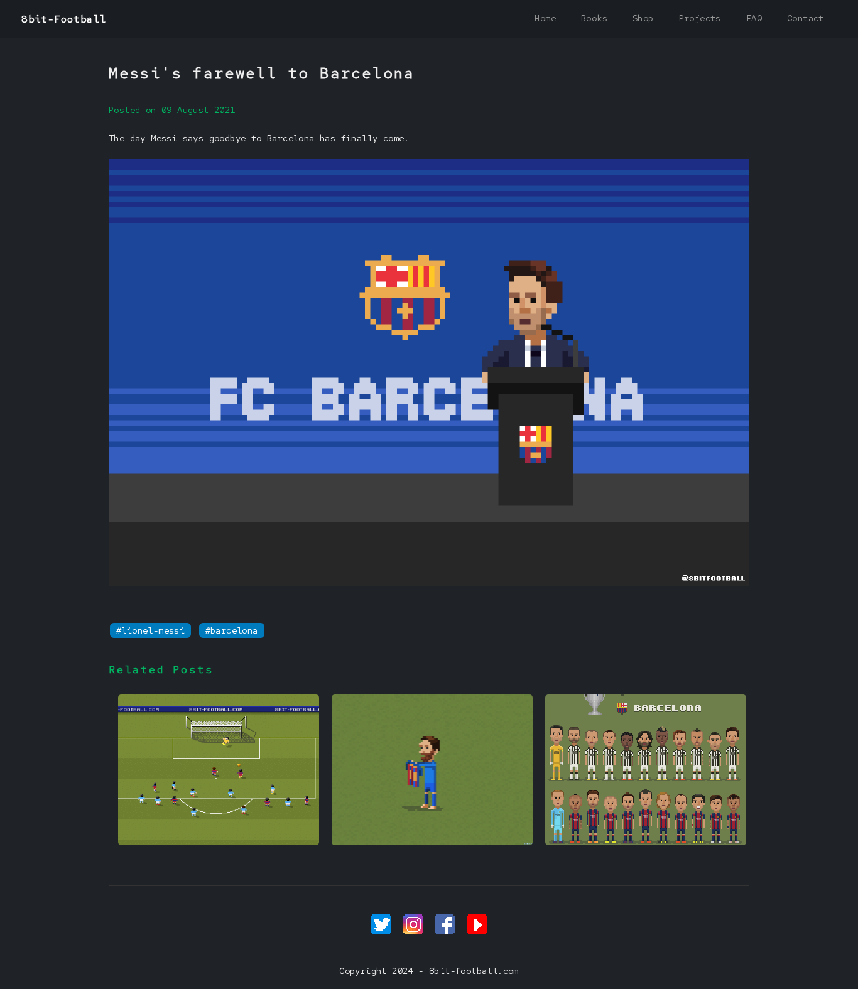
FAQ (754, 18)
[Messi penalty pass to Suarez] (218, 842)
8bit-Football (63, 19)
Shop (643, 18)
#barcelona (231, 630)
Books (594, 18)
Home (545, 18)
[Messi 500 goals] (432, 842)
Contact (805, 18)
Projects (700, 18)
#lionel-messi (150, 630)
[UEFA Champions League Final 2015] (645, 842)
